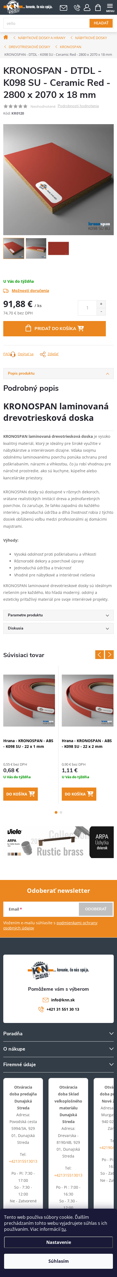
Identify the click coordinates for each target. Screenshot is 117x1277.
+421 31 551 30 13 (63, 1009)
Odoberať (96, 909)
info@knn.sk (63, 999)
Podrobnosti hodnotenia (78, 106)
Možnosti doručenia (30, 290)
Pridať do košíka (55, 329)
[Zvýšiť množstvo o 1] (101, 304)
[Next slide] (110, 179)
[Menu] (110, 7)
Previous (99, 654)
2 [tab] (61, 812)
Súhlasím (58, 1261)
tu (63, 1229)
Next (109, 654)
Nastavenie (58, 1242)
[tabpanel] (29, 735)
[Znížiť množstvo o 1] (101, 311)
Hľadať (101, 23)
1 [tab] (56, 812)
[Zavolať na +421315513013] (77, 7)
